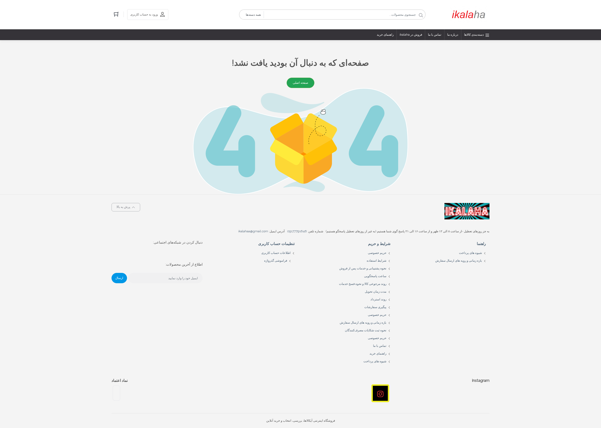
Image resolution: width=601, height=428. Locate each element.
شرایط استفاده (376, 260)
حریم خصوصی (377, 253)
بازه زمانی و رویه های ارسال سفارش (458, 260)
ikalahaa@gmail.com (253, 231)
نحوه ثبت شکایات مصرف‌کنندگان (365, 330)
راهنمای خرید (378, 353)
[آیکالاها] (469, 14)
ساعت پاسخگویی (375, 276)
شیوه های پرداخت (470, 253)
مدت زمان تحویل (375, 291)
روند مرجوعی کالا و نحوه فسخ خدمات (362, 284)
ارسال (119, 278)
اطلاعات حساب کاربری (276, 253)
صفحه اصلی (300, 82)
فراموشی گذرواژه (275, 260)
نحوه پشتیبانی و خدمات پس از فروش (362, 268)
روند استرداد (378, 299)
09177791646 (297, 231)
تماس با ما (379, 346)
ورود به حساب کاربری (144, 14)
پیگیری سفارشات (375, 307)
